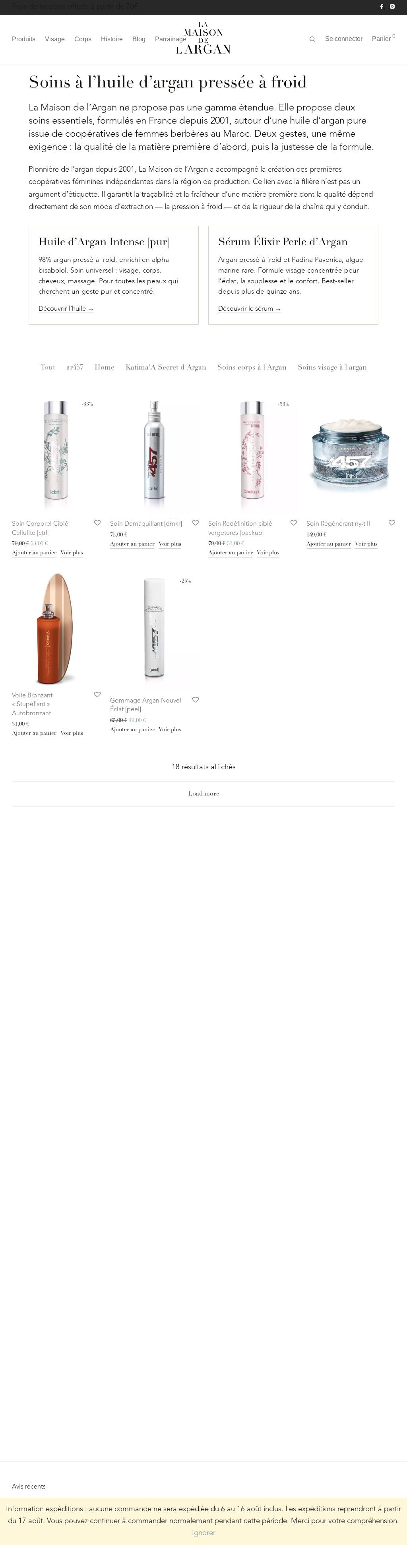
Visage (55, 39)
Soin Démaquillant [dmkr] (146, 524)
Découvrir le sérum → (249, 309)
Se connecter (343, 38)
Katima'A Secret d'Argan (166, 368)
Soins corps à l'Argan (252, 368)
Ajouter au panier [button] (34, 553)
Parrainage (170, 39)
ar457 (74, 368)
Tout (48, 368)
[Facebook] (381, 7)
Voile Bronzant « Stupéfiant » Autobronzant (32, 705)
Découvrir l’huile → (66, 309)
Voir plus (71, 553)
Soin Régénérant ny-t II (338, 524)
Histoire (112, 39)
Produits (23, 39)
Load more (203, 794)
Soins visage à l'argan (332, 368)
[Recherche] (312, 39)
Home (104, 368)
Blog (138, 39)
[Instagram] (392, 7)
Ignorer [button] (203, 1533)
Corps (82, 39)
